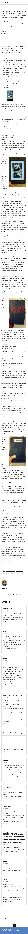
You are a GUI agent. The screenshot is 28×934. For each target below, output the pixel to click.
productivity (3, 573)
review (8, 573)
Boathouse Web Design (14, 930)
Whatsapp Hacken (7, 608)
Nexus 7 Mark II (19, 17)
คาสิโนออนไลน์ (7, 787)
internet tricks (7, 806)
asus (4, 571)
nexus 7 (21, 571)
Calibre (21, 223)
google (17, 571)
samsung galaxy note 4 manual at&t (12, 695)
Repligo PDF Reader (6, 352)
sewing (5, 861)
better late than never (10, 571)
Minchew (5, 761)
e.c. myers (4, 2)
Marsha (5, 658)
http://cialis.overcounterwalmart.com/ (12, 886)
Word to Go (4, 231)
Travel (4, 631)
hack (4, 738)
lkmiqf (5, 880)
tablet (11, 573)
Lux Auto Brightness (6, 486)
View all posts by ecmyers (12, 594)
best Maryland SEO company (15, 733)
